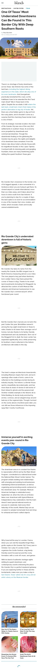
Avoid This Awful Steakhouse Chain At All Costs (27, 656)
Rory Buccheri (7, 32)
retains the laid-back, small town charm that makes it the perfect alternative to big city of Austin (18, 106)
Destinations (6, 8)
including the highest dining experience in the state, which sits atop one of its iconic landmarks (18, 91)
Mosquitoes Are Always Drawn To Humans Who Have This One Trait (8, 656)
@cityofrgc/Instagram (31, 264)
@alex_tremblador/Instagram (29, 464)
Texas (28, 8)
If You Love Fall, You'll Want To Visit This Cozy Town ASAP (27, 631)
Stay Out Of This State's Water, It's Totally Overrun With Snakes (9, 631)
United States (18, 8)
